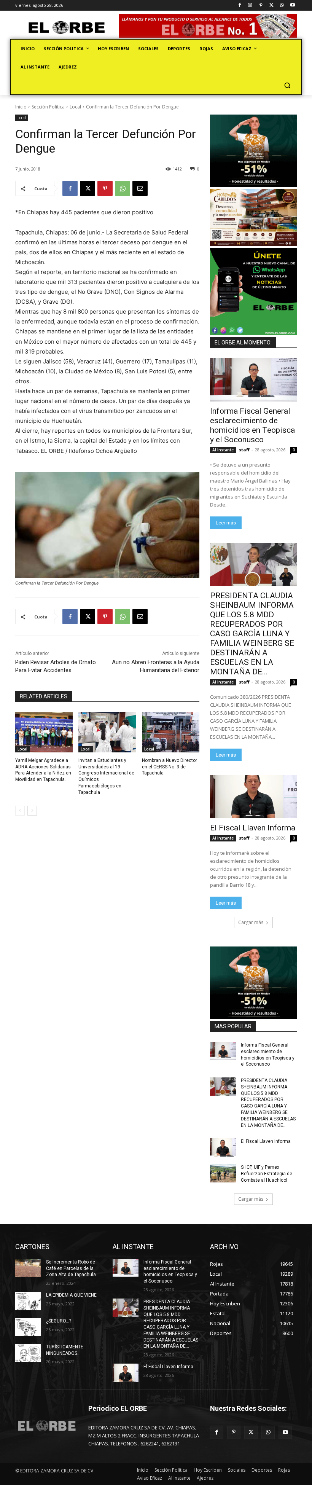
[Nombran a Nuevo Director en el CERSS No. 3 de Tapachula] (170, 732)
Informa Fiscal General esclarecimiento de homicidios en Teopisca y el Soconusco (252, 425)
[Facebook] (239, 5)
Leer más (226, 523)
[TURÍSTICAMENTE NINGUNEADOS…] (28, 1353)
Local (75, 107)
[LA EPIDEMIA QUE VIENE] (28, 1301)
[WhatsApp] (281, 5)
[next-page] (32, 811)
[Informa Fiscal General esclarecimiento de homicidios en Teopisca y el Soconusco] (253, 380)
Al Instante (223, 450)
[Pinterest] (260, 5)
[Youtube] (292, 5)
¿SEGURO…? (58, 1321)
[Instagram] (250, 5)
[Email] (140, 188)
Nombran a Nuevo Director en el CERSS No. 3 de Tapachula (169, 767)
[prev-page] (20, 811)
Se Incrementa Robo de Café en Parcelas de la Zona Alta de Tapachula (71, 1268)
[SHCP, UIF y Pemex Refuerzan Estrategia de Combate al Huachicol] (223, 1173)
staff (244, 450)
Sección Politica (48, 107)
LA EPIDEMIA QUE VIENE (71, 1295)
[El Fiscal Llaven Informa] (253, 796)
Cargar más (250, 922)
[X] (271, 5)
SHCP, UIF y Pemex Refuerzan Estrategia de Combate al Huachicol (266, 1174)
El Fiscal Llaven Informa (252, 827)
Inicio (21, 107)
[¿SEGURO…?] (28, 1327)
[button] (287, 85)
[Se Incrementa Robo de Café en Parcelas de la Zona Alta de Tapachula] (28, 1268)
